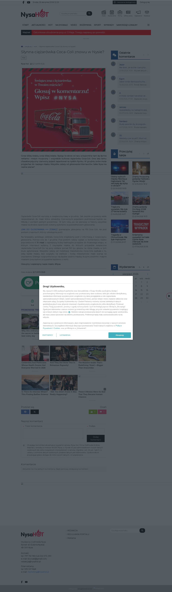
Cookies (57, 328)
